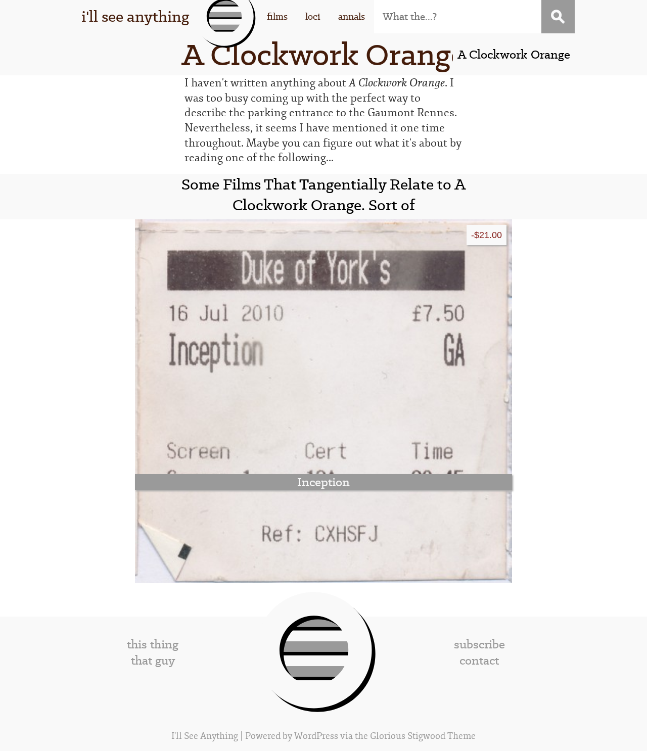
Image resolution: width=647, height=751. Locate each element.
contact (479, 660)
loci (312, 16)
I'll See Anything (205, 736)
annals (351, 16)
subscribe (479, 644)
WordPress (316, 736)
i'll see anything (135, 16)
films (277, 16)
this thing (152, 644)
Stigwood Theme (441, 736)
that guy (153, 660)
